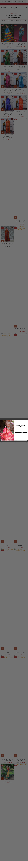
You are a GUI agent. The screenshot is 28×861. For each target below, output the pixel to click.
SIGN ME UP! (21, 432)
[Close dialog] (27, 420)
